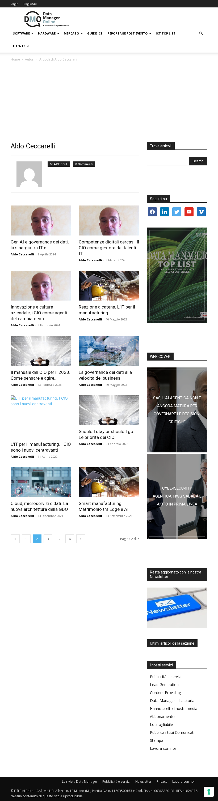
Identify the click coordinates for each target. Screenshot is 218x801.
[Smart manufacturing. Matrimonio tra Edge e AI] (109, 482)
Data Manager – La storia (172, 700)
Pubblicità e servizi (165, 676)
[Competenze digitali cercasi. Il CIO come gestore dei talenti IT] (109, 220)
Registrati (30, 4)
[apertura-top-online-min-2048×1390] (177, 275)
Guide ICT (95, 33)
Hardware (47, 33)
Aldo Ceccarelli (22, 254)
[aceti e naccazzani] (177, 496)
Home (15, 59)
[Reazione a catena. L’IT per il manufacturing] (109, 286)
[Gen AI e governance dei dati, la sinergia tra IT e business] (41, 220)
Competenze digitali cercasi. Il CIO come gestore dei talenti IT (109, 247)
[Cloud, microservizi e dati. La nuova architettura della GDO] (41, 482)
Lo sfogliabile (161, 724)
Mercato (71, 33)
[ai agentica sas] (177, 409)
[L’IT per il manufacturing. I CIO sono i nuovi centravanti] (41, 416)
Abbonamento (162, 716)
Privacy (162, 781)
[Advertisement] (109, 102)
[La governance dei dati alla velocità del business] (109, 351)
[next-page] (80, 538)
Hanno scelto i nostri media (173, 708)
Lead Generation (164, 684)
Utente (19, 46)
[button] (201, 33)
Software (21, 33)
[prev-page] (15, 538)
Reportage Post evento (127, 33)
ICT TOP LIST (165, 33)
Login (14, 4)
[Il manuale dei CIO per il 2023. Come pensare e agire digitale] (41, 351)
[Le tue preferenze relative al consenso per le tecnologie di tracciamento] (209, 792)
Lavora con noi (163, 748)
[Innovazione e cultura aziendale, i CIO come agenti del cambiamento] (41, 286)
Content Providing (165, 692)
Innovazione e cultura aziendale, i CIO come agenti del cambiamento (39, 312)
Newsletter (143, 781)
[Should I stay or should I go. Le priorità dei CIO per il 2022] (109, 410)
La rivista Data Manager (79, 781)
